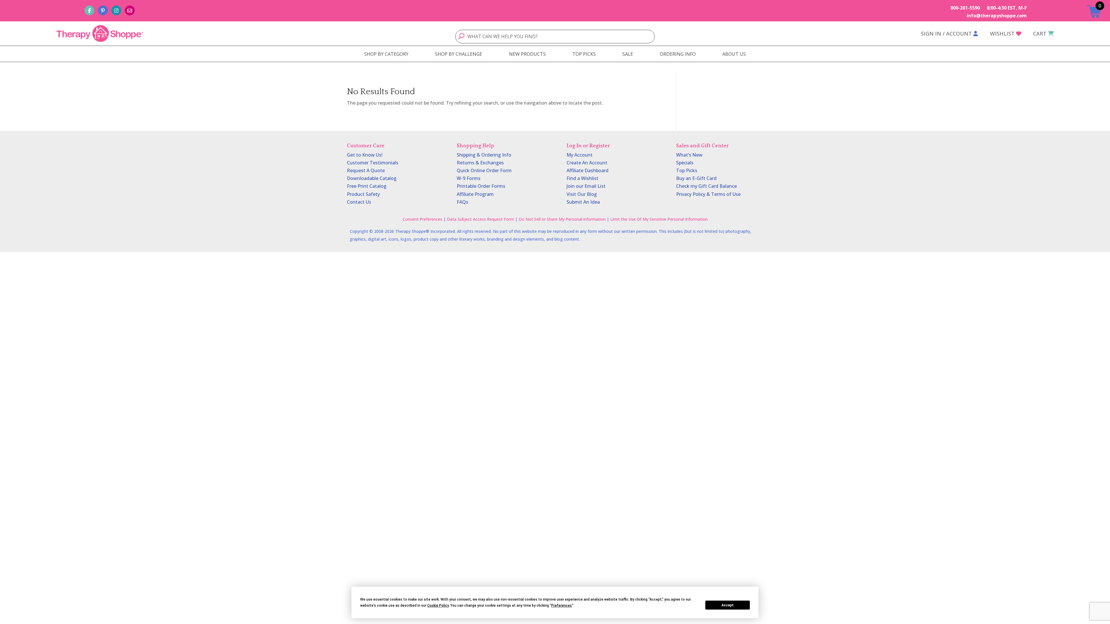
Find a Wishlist (582, 178)
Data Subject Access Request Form (480, 219)
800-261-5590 (965, 8)
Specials (684, 162)
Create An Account (587, 162)
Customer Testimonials (372, 162)
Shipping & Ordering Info (484, 155)
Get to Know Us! (364, 155)
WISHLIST (1002, 33)
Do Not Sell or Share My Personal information (562, 219)
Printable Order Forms (481, 186)
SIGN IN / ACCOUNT (946, 33)
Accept (728, 605)
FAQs (462, 202)
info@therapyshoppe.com (997, 15)
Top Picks (686, 170)
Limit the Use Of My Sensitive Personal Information (659, 219)
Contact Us (359, 202)
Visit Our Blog (582, 194)
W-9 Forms (468, 178)
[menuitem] (386, 54)
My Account (580, 155)
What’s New (689, 155)
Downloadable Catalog (372, 178)
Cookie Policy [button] (438, 605)
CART (1039, 33)
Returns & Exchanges (480, 162)
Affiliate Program (475, 194)
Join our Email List (586, 186)
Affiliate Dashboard (587, 170)
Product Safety (363, 194)
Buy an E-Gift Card (696, 178)
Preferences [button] (561, 605)
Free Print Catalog (366, 186)
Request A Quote (366, 170)
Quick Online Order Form (484, 170)
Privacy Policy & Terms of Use (708, 194)
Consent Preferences (422, 219)
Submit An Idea (583, 202)
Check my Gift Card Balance (706, 186)
